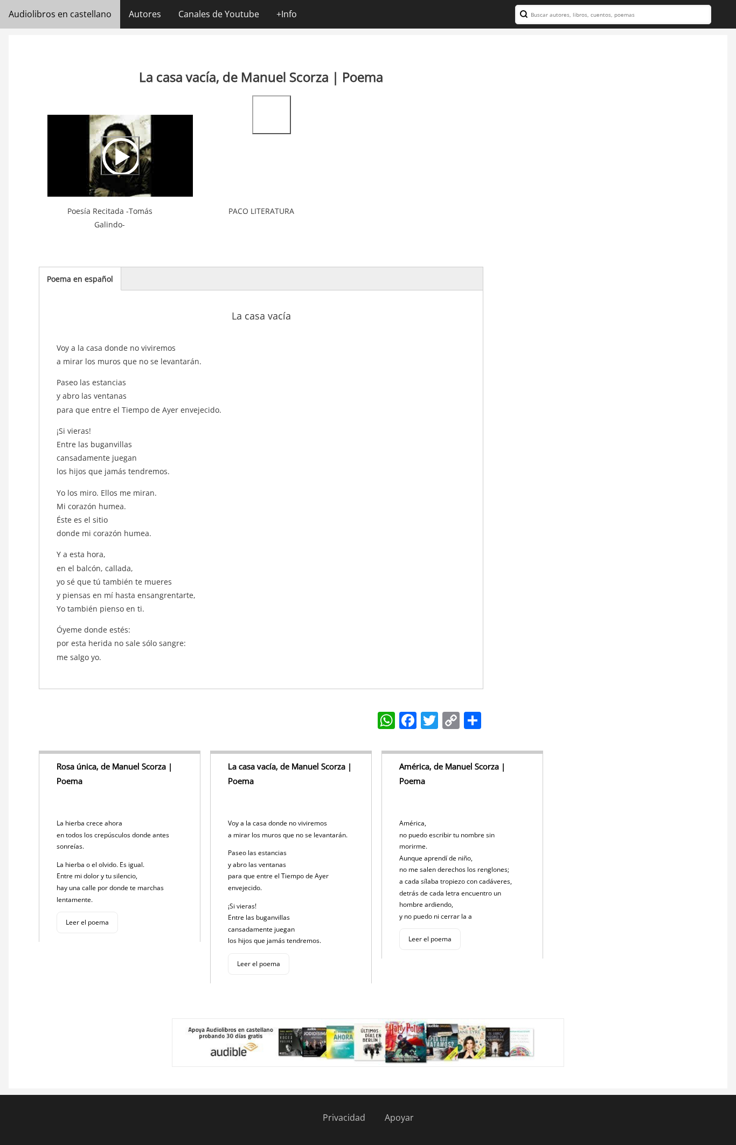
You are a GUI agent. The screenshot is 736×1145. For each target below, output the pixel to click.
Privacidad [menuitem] (344, 1117)
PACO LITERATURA (261, 211)
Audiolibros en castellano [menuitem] (60, 14)
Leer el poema (87, 922)
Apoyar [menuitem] (399, 1117)
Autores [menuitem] (145, 14)
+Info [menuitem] (286, 14)
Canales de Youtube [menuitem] (218, 14)
